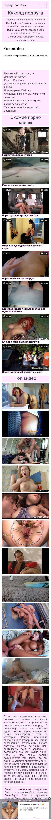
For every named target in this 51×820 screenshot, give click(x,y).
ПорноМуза (11, 795)
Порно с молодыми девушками (26, 789)
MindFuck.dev (15, 36)
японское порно (26, 40)
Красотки (18, 80)
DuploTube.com (15, 29)
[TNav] (43, 5)
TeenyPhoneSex (15, 5)
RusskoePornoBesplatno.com (21, 23)
